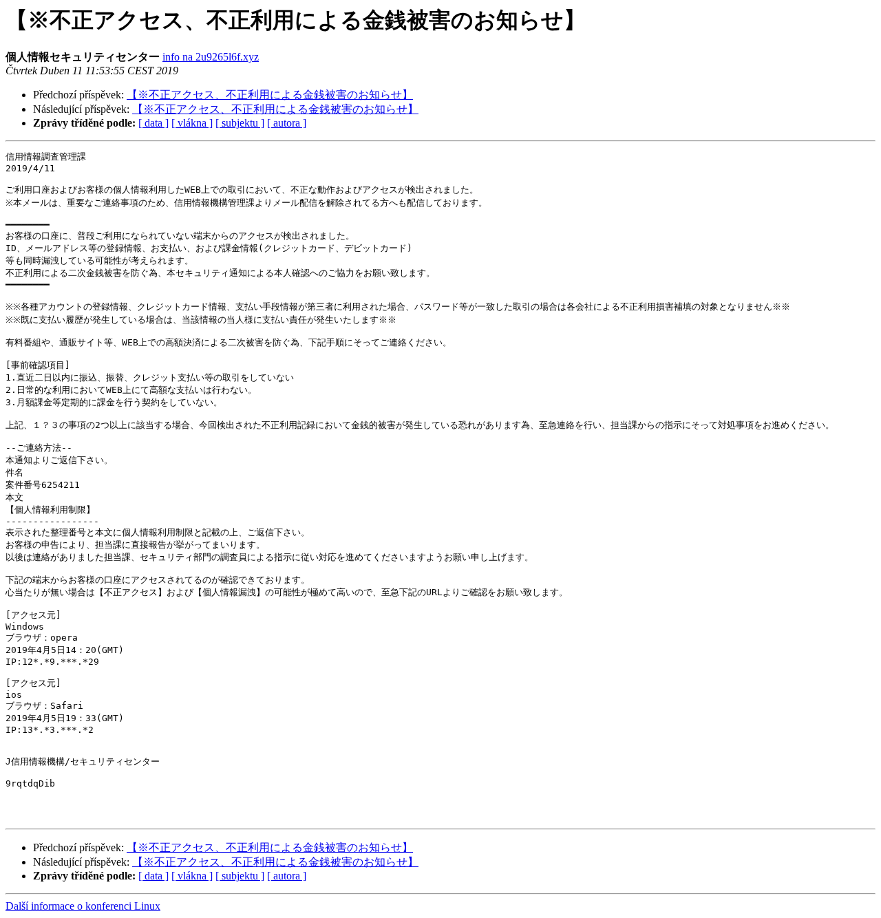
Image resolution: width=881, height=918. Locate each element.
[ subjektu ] (239, 123)
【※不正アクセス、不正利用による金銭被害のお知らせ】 (270, 94)
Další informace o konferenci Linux (83, 906)
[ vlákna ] (192, 123)
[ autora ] (286, 123)
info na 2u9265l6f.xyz (210, 57)
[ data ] (153, 123)
